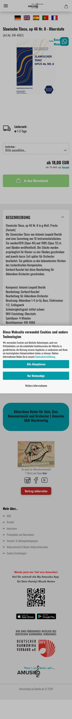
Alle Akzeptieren (36, 364)
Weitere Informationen (36, 385)
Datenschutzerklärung (45, 357)
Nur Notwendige (36, 376)
